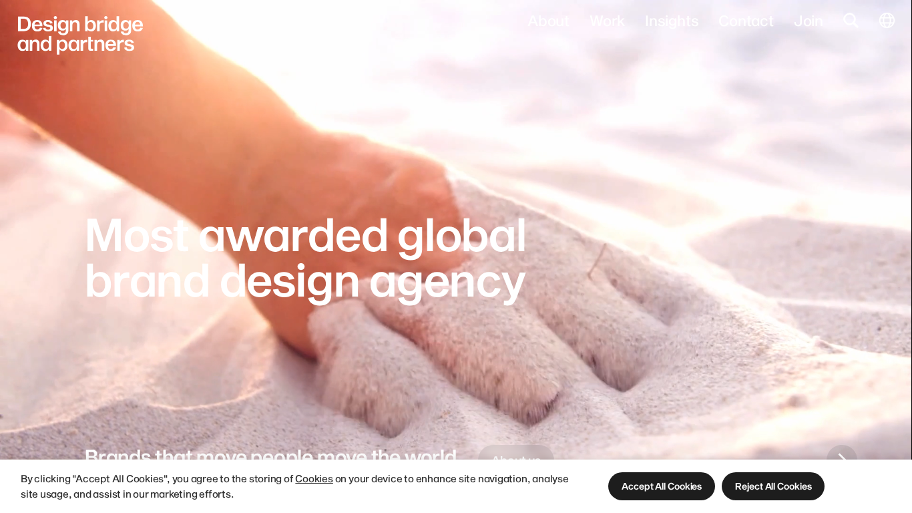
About (548, 20)
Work (607, 20)
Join (808, 20)
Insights (671, 20)
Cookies (313, 478)
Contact (745, 20)
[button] (661, 486)
